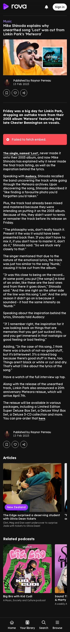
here (42, 418)
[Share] (23, 92)
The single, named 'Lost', (21, 153)
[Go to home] (14, 7)
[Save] (6, 92)
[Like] (15, 92)
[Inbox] (46, 7)
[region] (35, 495)
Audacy (30, 176)
